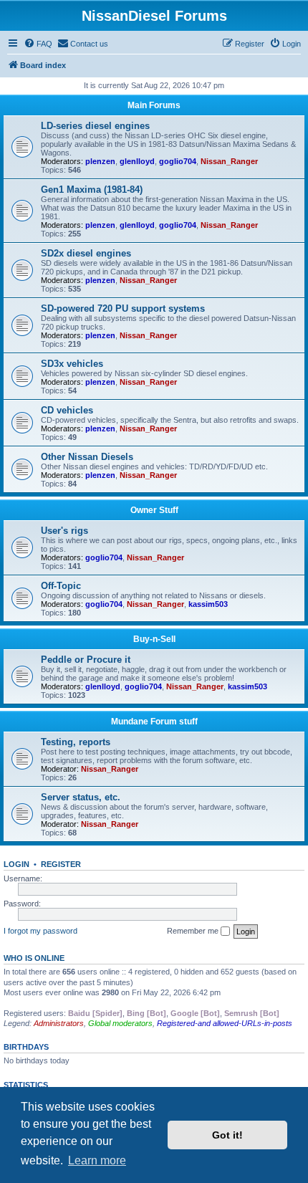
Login (16, 864)
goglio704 (177, 161)
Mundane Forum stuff (154, 722)
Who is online (34, 958)
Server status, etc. (80, 797)
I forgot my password (40, 930)
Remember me (194, 930)
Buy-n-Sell (154, 639)
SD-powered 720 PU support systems (123, 308)
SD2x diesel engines (86, 253)
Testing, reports (75, 742)
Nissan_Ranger (229, 161)
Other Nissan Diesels (87, 456)
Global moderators (120, 1023)
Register (61, 864)
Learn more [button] (97, 1160)
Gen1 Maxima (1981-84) (92, 189)
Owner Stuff (154, 510)
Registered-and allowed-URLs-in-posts (224, 1023)
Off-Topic (61, 585)
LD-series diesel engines (95, 125)
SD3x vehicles (72, 363)
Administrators (59, 1023)
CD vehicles (67, 410)
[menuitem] (38, 43)
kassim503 (208, 604)
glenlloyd (137, 161)
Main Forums (154, 105)
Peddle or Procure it (85, 659)
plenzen (100, 161)
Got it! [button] (227, 1135)
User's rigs (64, 530)
